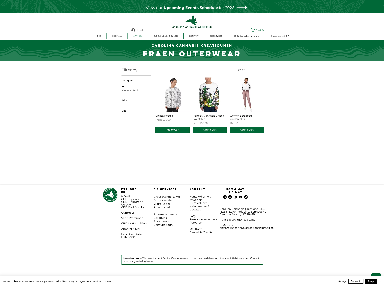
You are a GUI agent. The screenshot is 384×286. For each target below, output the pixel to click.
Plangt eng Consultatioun (163, 223)
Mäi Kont (195, 229)
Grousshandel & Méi (167, 196)
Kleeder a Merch (130, 90)
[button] (258, 30)
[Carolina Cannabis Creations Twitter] (246, 197)
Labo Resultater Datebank (132, 236)
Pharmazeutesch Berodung (165, 216)
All (123, 86)
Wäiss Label (162, 203)
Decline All (356, 281)
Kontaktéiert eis (200, 196)
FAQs (192, 216)
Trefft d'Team (198, 203)
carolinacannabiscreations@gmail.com (247, 229)
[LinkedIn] (225, 197)
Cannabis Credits (201, 232)
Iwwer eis (195, 200)
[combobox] (249, 70)
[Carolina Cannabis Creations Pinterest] (240, 197)
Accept (371, 281)
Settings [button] (342, 281)
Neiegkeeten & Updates (199, 208)
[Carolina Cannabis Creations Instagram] (235, 197)
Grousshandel (163, 200)
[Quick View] (172, 95)
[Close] (380, 281)
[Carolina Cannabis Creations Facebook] (230, 197)
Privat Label (162, 207)
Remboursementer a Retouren (203, 221)
